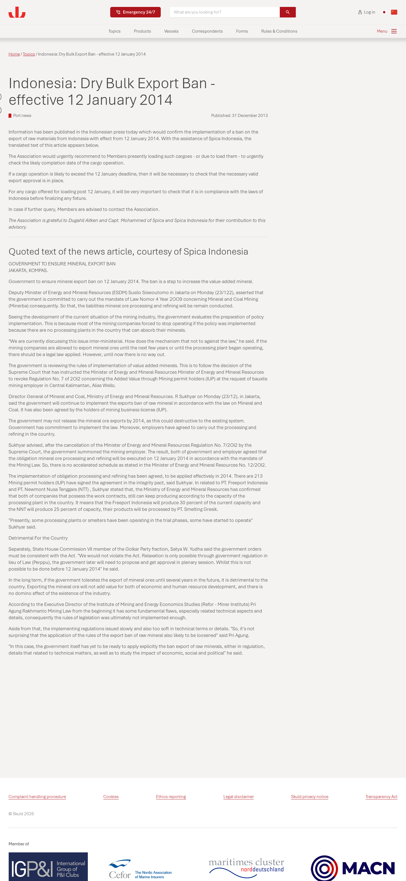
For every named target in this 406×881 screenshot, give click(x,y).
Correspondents (207, 31)
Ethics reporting (171, 796)
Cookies (111, 796)
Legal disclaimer (238, 796)
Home (14, 54)
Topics (115, 31)
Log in (369, 12)
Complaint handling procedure (37, 796)
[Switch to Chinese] (394, 12)
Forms (242, 31)
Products (142, 31)
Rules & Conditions (279, 31)
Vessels (171, 31)
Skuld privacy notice (309, 796)
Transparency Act (381, 796)
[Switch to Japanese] (384, 12)
